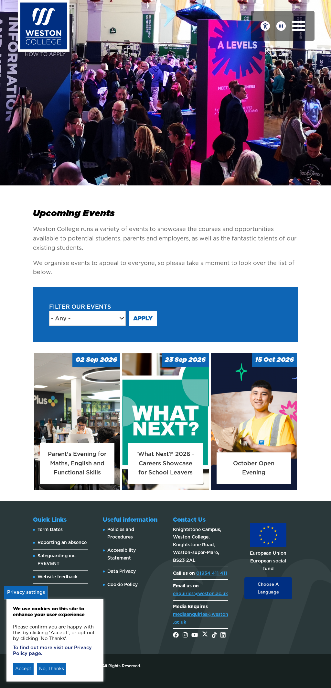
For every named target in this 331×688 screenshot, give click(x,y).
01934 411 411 (211, 573)
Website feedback (57, 576)
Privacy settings (26, 592)
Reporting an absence (62, 542)
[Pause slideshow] (281, 26)
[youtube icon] (194, 635)
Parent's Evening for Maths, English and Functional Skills (77, 463)
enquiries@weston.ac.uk (200, 593)
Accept (23, 668)
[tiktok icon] (214, 635)
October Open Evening (253, 468)
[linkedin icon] (223, 635)
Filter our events (80, 306)
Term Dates (50, 529)
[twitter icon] (205, 635)
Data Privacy (121, 571)
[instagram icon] (185, 635)
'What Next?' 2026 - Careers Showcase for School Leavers (165, 463)
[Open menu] (298, 26)
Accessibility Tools (265, 26)
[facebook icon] (176, 635)
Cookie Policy (122, 584)
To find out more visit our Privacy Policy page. (52, 650)
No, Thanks (51, 668)
